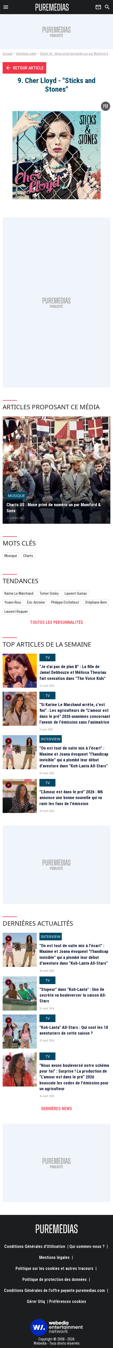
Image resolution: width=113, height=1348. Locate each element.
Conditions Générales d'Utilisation (34, 1246)
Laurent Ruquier (16, 611)
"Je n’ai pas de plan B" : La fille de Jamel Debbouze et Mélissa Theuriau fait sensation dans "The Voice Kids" (72, 672)
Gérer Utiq (36, 1301)
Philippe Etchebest (65, 602)
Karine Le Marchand (18, 593)
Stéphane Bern (96, 602)
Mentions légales (54, 1257)
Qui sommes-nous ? (87, 1246)
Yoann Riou (12, 602)
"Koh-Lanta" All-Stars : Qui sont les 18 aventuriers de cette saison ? (73, 1030)
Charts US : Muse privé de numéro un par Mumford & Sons (54, 507)
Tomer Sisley (49, 593)
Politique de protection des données (54, 1279)
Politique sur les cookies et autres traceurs (54, 1268)
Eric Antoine (36, 602)
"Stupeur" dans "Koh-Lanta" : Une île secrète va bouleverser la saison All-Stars (72, 995)
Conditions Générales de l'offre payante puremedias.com (54, 1290)
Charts (28, 556)
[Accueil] (52, 7)
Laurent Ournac (76, 593)
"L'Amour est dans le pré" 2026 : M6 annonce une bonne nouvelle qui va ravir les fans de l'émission (71, 797)
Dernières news (26, 54)
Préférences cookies (67, 1301)
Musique (10, 556)
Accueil (7, 54)
